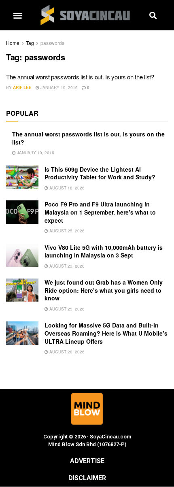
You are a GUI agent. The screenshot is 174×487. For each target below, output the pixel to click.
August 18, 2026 (66, 188)
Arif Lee (22, 87)
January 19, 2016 (58, 87)
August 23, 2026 (66, 266)
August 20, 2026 (66, 352)
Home (12, 42)
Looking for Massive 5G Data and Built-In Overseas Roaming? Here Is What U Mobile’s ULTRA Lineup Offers (106, 333)
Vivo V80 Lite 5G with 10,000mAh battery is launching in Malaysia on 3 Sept (104, 251)
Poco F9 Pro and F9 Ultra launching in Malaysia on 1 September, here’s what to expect (100, 212)
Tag (30, 42)
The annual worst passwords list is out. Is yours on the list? (80, 76)
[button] (17, 15)
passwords (52, 42)
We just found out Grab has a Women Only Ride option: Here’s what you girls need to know (104, 290)
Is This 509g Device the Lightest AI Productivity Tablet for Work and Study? (100, 173)
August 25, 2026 (66, 231)
